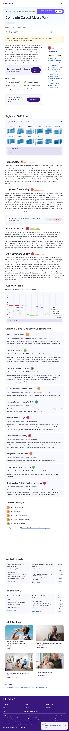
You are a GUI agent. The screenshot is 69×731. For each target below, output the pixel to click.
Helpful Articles (53, 87)
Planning (27, 708)
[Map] (34, 544)
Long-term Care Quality (55, 67)
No (58, 219)
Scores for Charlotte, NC (56, 78)
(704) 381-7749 (36, 611)
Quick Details (53, 58)
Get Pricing (35, 70)
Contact (5, 704)
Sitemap (48, 708)
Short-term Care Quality (56, 71)
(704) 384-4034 (11, 610)
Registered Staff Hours (55, 62)
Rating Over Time (54, 74)
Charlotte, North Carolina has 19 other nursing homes (35, 528)
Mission (5, 708)
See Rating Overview (53, 51)
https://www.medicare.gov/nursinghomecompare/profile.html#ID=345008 (27, 687)
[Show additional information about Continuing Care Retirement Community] (15, 86)
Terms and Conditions (31, 711)
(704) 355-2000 (36, 582)
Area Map (52, 81)
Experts (26, 704)
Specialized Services (55, 60)
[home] (9, 3)
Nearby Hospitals (54, 83)
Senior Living (12, 11)
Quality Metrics (53, 76)
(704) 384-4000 (11, 581)
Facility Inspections (54, 69)
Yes (50, 219)
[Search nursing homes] (62, 3)
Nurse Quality (53, 65)
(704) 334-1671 (26, 32)
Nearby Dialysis (53, 85)
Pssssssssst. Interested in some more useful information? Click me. (54, 725)
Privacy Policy (50, 704)
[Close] (65, 725)
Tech (4, 711)
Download (58, 11)
